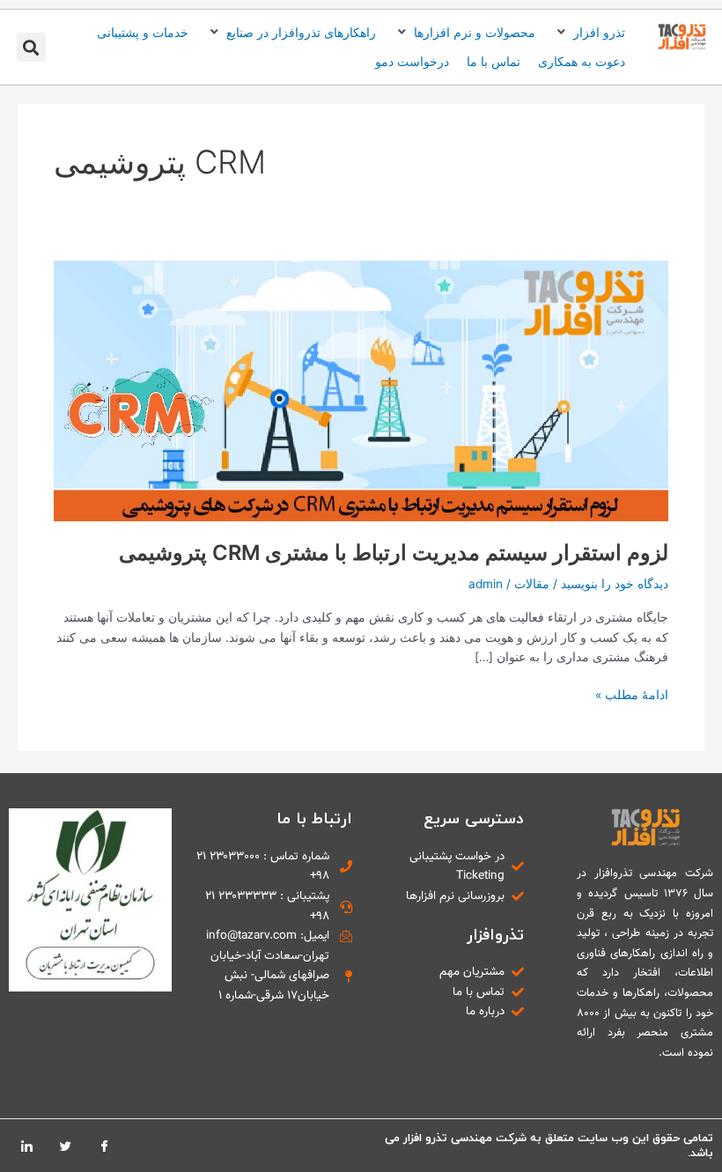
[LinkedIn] (26, 1145)
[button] (589, 33)
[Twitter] (65, 1145)
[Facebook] (104, 1145)
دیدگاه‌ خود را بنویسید (614, 584)
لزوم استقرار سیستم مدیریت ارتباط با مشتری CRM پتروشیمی (393, 552)
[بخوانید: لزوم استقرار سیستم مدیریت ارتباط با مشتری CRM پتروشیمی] (361, 390)
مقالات (531, 584)
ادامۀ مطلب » (631, 693)
